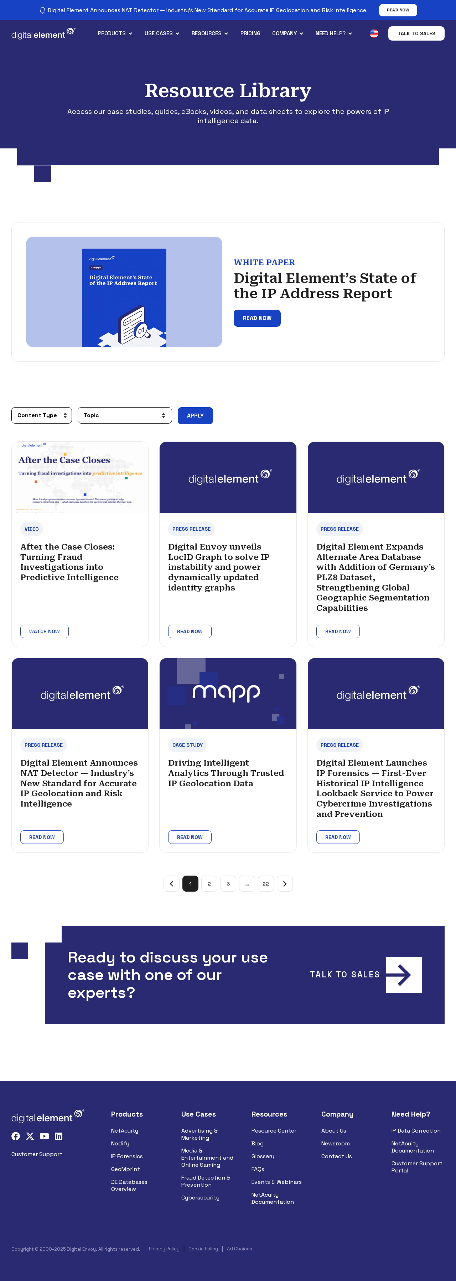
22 (268, 881)
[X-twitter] (30, 1136)
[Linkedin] (58, 1136)
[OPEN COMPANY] (301, 34)
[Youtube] (44, 1136)
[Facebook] (15, 1136)
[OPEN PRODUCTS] (130, 34)
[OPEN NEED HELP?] (350, 34)
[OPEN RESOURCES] (226, 34)
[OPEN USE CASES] (177, 34)
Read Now (398, 10)
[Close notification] (444, 10)
